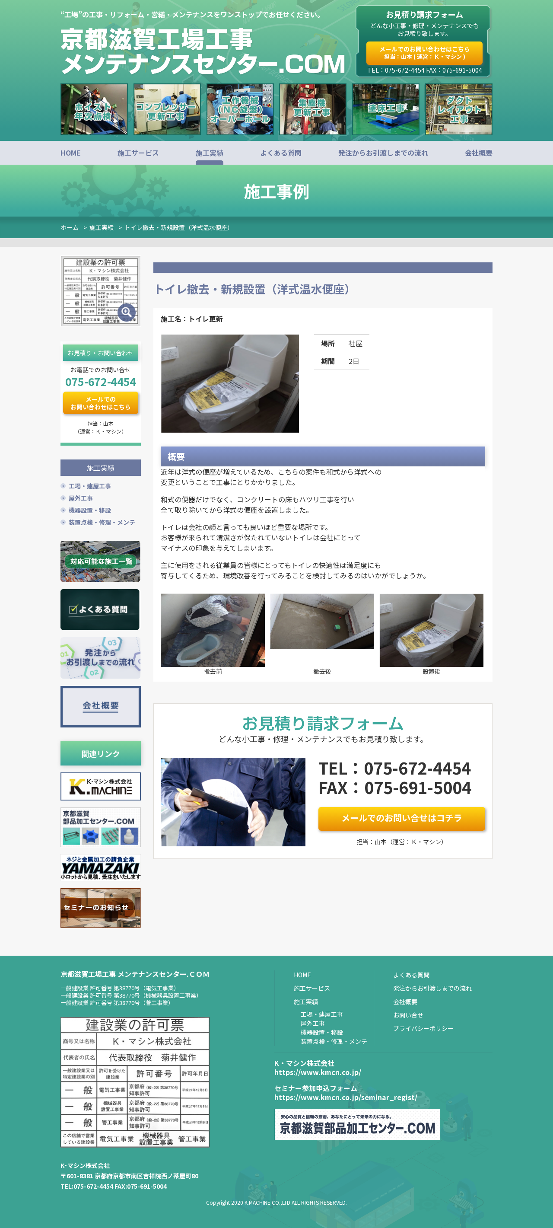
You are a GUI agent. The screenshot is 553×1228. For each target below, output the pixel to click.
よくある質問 (281, 152)
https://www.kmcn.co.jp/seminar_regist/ (345, 1097)
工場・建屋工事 (90, 486)
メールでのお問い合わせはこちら (424, 53)
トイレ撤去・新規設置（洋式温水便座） (178, 227)
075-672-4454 (100, 381)
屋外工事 (81, 498)
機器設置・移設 (90, 510)
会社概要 (479, 152)
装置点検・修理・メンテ (102, 522)
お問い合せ (408, 1015)
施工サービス (138, 152)
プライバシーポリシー (423, 1028)
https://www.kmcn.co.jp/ (317, 1072)
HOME (70, 152)
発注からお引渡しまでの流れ (383, 152)
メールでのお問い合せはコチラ (401, 817)
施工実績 (209, 152)
